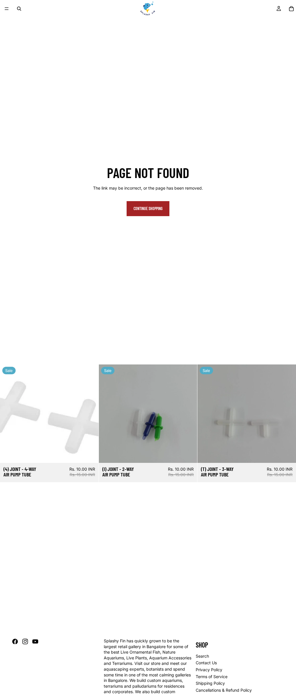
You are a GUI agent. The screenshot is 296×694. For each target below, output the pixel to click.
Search (202, 656)
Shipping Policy (210, 683)
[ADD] (89, 454)
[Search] (19, 8)
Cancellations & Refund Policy (224, 690)
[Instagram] (25, 641)
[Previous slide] (206, 413)
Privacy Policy (209, 669)
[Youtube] (35, 641)
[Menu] (6, 8)
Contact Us (206, 663)
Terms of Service (211, 676)
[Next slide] (287, 413)
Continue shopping (148, 208)
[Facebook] (15, 641)
